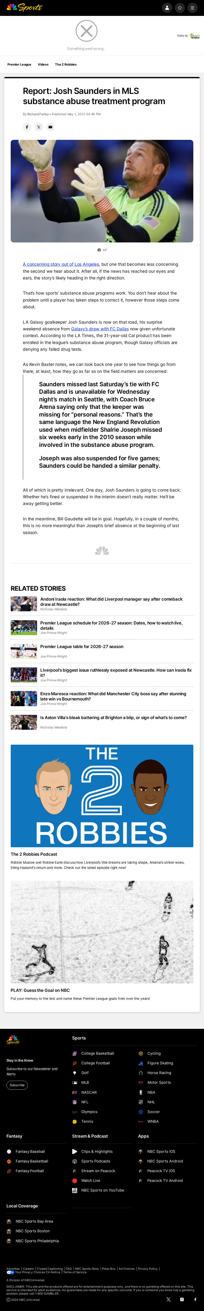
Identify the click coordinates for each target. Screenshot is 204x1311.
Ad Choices (127, 1269)
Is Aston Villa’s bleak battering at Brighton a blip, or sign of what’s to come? (113, 717)
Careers (28, 1269)
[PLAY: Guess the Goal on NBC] (102, 932)
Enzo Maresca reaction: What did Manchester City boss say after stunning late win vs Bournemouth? (113, 696)
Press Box (109, 1269)
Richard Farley (38, 114)
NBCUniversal (34, 1280)
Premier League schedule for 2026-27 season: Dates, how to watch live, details (111, 625)
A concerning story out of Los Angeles (61, 264)
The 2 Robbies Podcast (34, 854)
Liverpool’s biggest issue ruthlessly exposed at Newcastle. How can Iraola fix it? (116, 672)
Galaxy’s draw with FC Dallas (100, 328)
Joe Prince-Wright (53, 633)
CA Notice (53, 1272)
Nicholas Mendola (53, 609)
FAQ (69, 1269)
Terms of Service (75, 1272)
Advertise (13, 1269)
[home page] (24, 8)
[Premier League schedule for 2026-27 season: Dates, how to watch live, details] (24, 627)
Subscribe (17, 1085)
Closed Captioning (50, 1269)
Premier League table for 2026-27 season (81, 646)
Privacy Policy (148, 1269)
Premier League (19, 64)
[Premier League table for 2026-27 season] (24, 651)
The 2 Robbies (66, 64)
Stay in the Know (19, 1060)
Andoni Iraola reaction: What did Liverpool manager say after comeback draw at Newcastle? (111, 601)
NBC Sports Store (87, 1269)
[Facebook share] (27, 127)
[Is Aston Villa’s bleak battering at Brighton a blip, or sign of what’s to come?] (24, 722)
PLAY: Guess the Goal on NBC (40, 990)
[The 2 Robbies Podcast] (102, 796)
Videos (43, 64)
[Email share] (50, 127)
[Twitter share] (39, 127)
